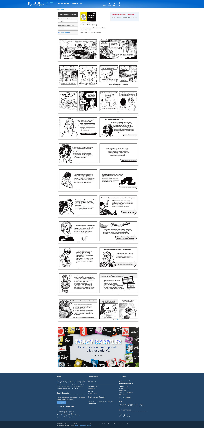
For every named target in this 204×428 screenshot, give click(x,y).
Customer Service (125, 381)
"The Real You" (92, 381)
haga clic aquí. (92, 403)
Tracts (60, 3)
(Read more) (74, 388)
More (81, 3)
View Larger (120, 319)
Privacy (76, 425)
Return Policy (124, 386)
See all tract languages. (64, 32)
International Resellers (85, 425)
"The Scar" (91, 391)
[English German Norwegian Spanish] (68, 21)
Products (74, 3)
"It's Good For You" (93, 386)
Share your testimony (126, 383)
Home (58, 9)
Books (66, 3)
